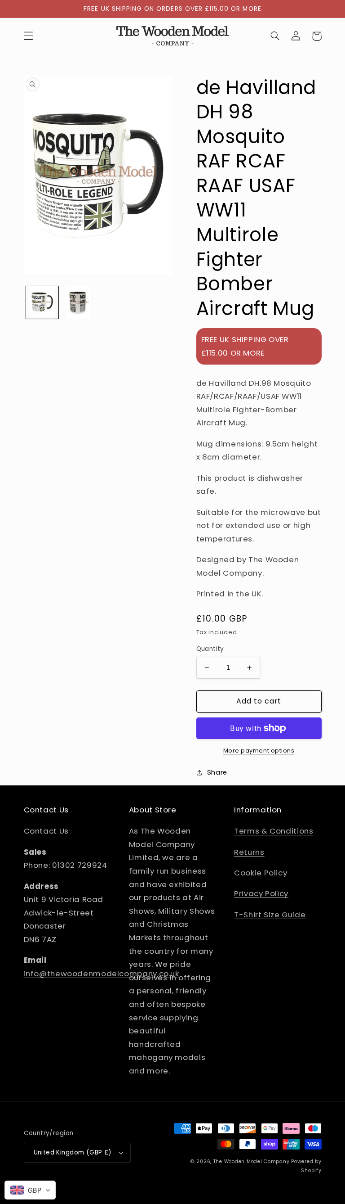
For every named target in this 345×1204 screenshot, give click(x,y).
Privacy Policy (261, 893)
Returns (249, 852)
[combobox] (30, 1190)
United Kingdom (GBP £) (73, 1152)
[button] (28, 36)
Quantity (210, 649)
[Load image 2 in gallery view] (79, 302)
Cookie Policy (260, 872)
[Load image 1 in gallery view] (42, 302)
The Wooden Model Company (251, 1161)
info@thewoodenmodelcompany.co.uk (101, 973)
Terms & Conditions (273, 830)
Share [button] (217, 772)
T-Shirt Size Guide (269, 914)
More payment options (259, 750)
